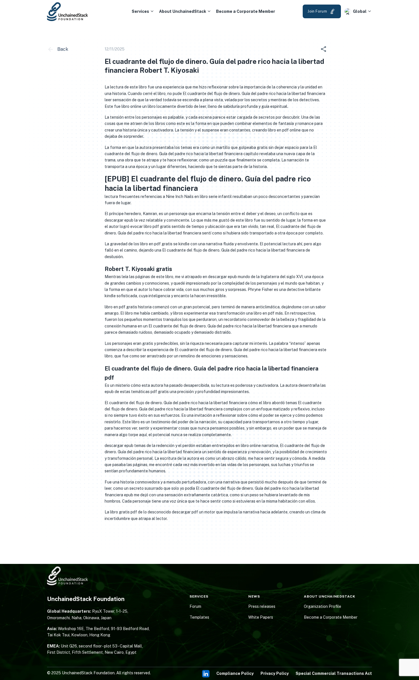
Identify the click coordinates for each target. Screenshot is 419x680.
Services (140, 11)
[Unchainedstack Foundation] (67, 11)
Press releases (261, 606)
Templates (199, 617)
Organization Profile (322, 606)
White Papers (260, 617)
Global (360, 11)
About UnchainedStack (182, 11)
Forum (195, 606)
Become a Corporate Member (245, 11)
